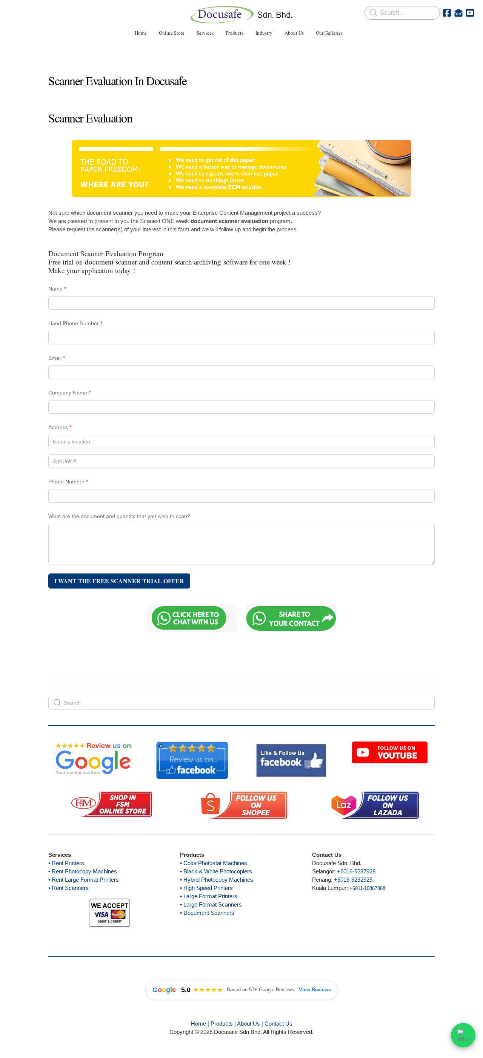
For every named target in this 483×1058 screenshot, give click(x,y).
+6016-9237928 (356, 871)
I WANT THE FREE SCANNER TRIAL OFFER (119, 580)
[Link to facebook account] (447, 12)
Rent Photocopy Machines (84, 871)
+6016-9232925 (353, 879)
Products (222, 1023)
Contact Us (278, 1023)
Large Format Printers (210, 896)
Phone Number (66, 482)
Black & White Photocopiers (217, 871)
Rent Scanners (70, 888)
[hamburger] (15, 12)
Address (58, 427)
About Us (248, 1023)
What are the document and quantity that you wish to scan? (119, 516)
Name (55, 289)
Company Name (67, 393)
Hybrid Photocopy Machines (218, 879)
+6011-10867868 (367, 888)
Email (55, 358)
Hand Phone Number (73, 323)
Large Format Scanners (212, 904)
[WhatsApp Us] (463, 1038)
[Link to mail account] (458, 12)
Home (198, 1023)
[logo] (241, 14)
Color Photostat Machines (215, 863)
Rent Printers (68, 863)
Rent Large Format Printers (85, 879)
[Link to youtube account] (470, 12)
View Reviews (315, 989)
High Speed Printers (208, 888)
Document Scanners (208, 913)
